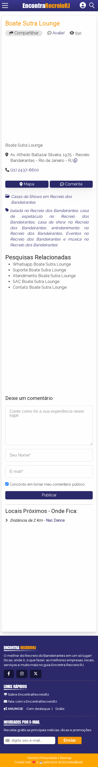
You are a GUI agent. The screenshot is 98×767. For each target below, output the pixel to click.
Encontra (46, 5)
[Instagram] (21, 674)
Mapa (29, 184)
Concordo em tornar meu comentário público (47, 484)
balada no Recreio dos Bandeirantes (44, 210)
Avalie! (59, 33)
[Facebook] (9, 674)
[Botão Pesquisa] (92, 5)
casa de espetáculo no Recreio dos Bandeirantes (49, 216)
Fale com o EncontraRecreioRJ (32, 701)
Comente (73, 184)
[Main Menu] (5, 6)
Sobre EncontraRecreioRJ (28, 694)
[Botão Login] (83, 5)
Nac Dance (55, 520)
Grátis (59, 709)
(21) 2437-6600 (24, 170)
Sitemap (65, 758)
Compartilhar (25, 33)
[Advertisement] (49, 89)
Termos (32, 758)
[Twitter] (35, 674)
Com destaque (38, 709)
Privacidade (48, 758)
